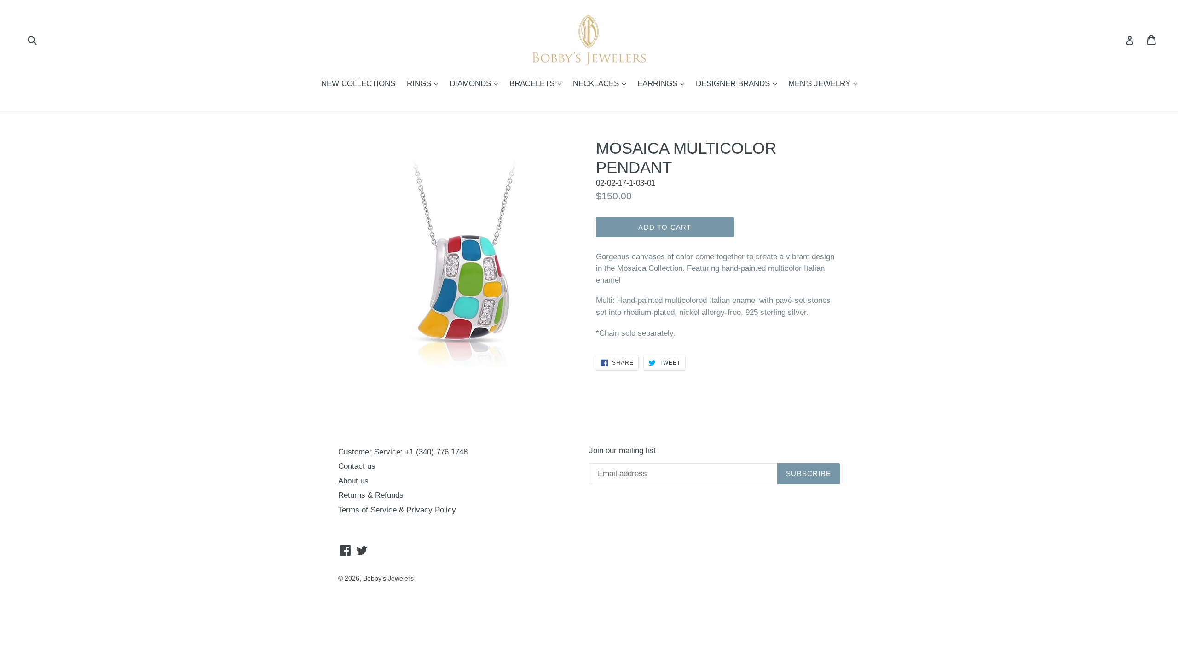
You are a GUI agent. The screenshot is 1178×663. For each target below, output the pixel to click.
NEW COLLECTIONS (358, 83)
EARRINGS (663, 83)
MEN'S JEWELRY (825, 83)
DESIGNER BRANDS (738, 83)
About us (353, 481)
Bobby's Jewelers (388, 578)
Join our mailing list (622, 450)
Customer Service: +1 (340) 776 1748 (403, 452)
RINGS (425, 83)
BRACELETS (537, 83)
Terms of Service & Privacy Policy (397, 510)
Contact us (356, 466)
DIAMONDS (476, 83)
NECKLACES (601, 83)
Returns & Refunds (371, 495)
